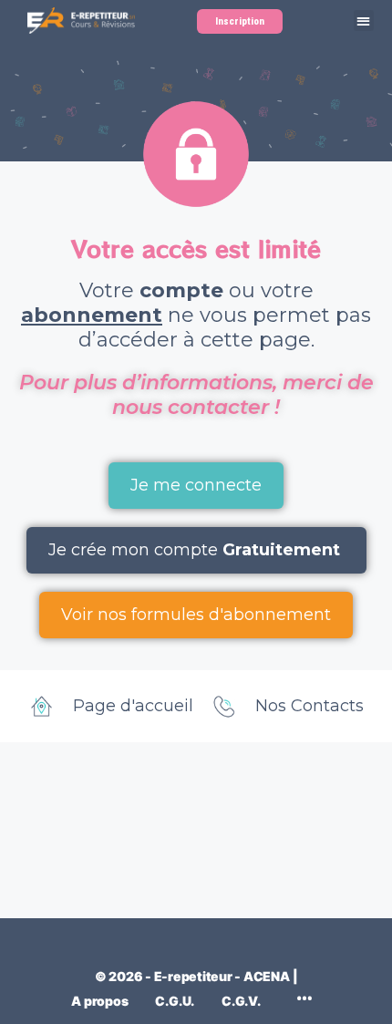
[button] (364, 20)
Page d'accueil (133, 706)
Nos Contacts (309, 706)
